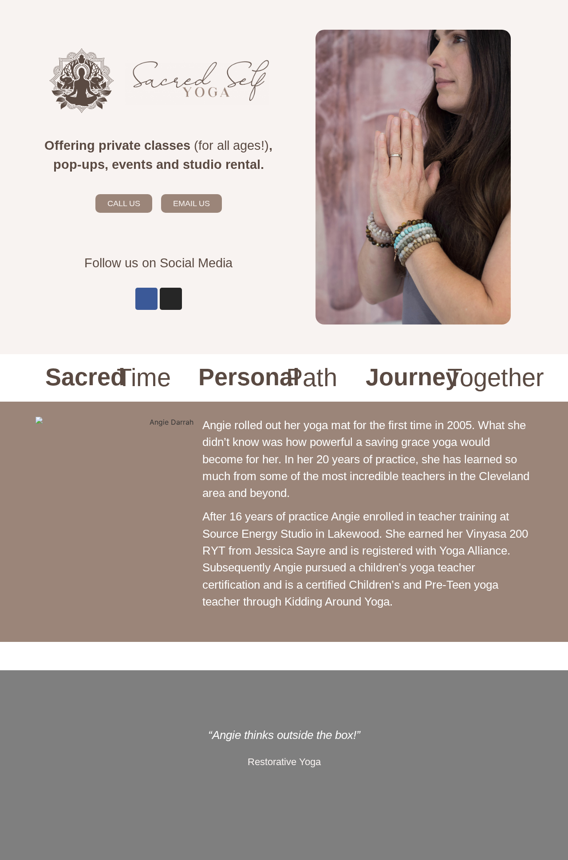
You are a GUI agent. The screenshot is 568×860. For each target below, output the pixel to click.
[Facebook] (146, 299)
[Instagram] (171, 299)
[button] (64, 765)
